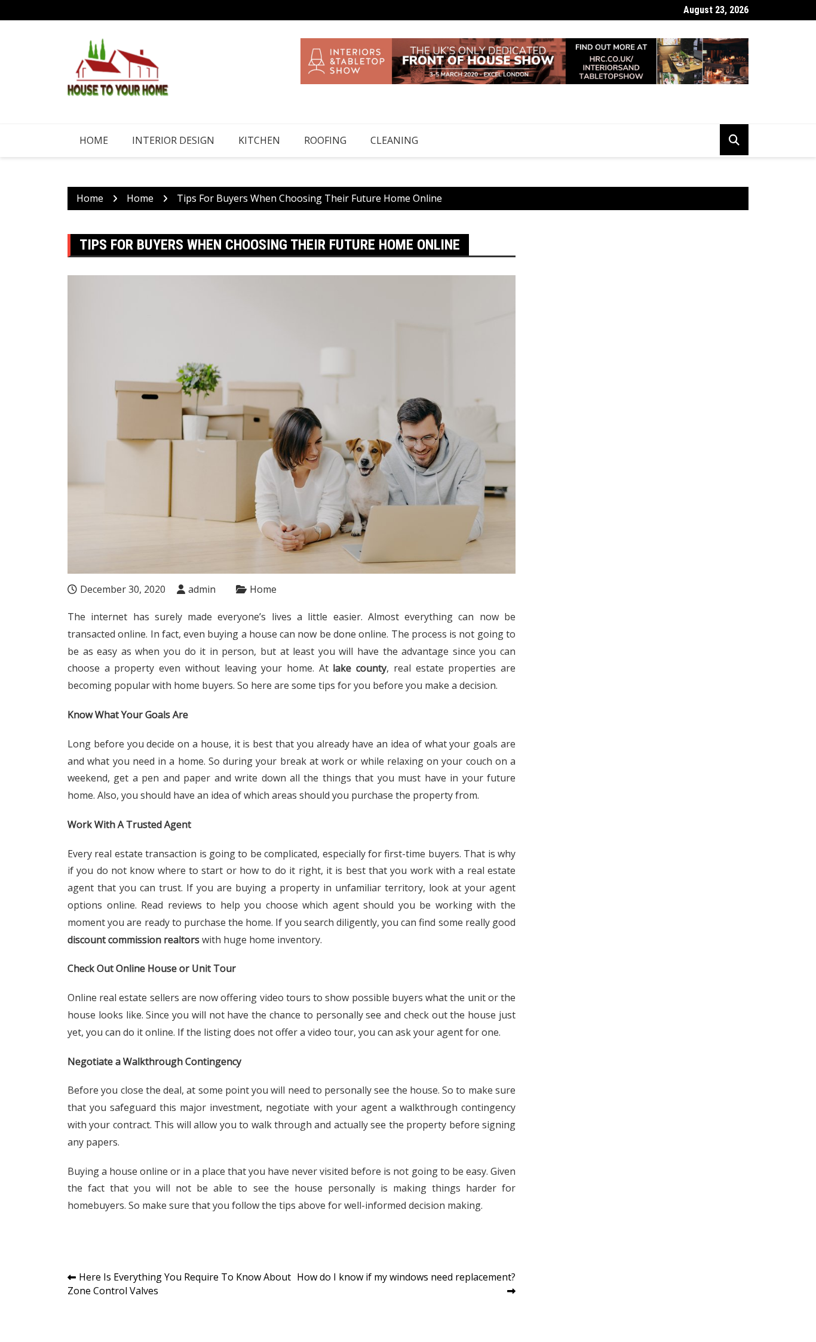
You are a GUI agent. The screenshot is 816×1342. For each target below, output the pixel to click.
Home (93, 140)
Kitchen (259, 140)
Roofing (325, 140)
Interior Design (173, 140)
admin (202, 589)
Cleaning (394, 140)
